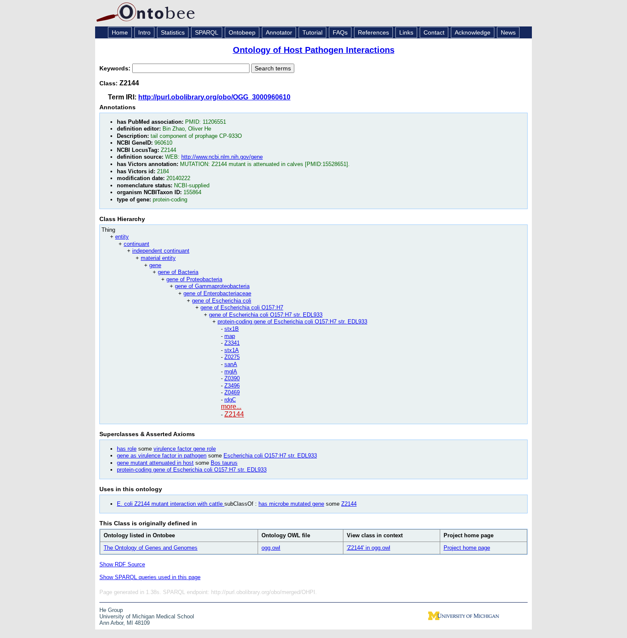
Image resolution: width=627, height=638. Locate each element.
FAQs (340, 32)
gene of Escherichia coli (221, 300)
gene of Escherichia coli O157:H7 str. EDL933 (265, 315)
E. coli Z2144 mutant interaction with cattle (170, 504)
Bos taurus (224, 463)
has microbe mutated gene (291, 504)
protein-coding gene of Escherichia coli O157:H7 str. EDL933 (292, 321)
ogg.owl (270, 548)
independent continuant (160, 251)
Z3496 (232, 385)
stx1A (231, 350)
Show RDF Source (122, 564)
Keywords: (115, 68)
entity (122, 236)
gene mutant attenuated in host (155, 463)
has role (126, 449)
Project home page (467, 548)
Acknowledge (473, 32)
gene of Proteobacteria (194, 279)
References (373, 32)
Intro (144, 32)
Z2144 (234, 414)
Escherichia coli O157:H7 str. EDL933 (270, 455)
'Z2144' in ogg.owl (368, 548)
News (508, 32)
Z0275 (232, 357)
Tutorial (312, 32)
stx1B (231, 329)
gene (155, 265)
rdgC (230, 399)
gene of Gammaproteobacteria (212, 286)
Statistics (173, 32)
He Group (111, 610)
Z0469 (232, 392)
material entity (158, 258)
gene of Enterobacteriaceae (217, 293)
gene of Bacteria (178, 272)
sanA (230, 364)
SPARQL (206, 32)
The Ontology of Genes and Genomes (150, 548)
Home (120, 32)
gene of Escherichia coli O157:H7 (241, 307)
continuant (136, 244)
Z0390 (232, 378)
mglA (230, 371)
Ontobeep (242, 32)
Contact (434, 32)
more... (231, 406)
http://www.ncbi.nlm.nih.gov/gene (222, 157)
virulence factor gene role (185, 449)
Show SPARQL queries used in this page (149, 577)
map (229, 336)
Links (406, 32)
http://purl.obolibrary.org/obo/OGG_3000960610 (214, 97)
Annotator (279, 32)
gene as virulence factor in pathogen (161, 455)
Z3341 (232, 343)
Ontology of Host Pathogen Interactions (314, 50)
